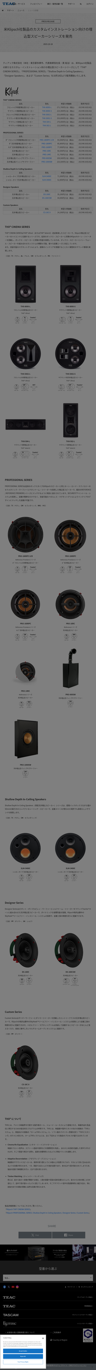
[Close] (43, 1338)
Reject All (23, 1356)
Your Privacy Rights (23, 1362)
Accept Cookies (23, 1351)
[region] (23, 1352)
